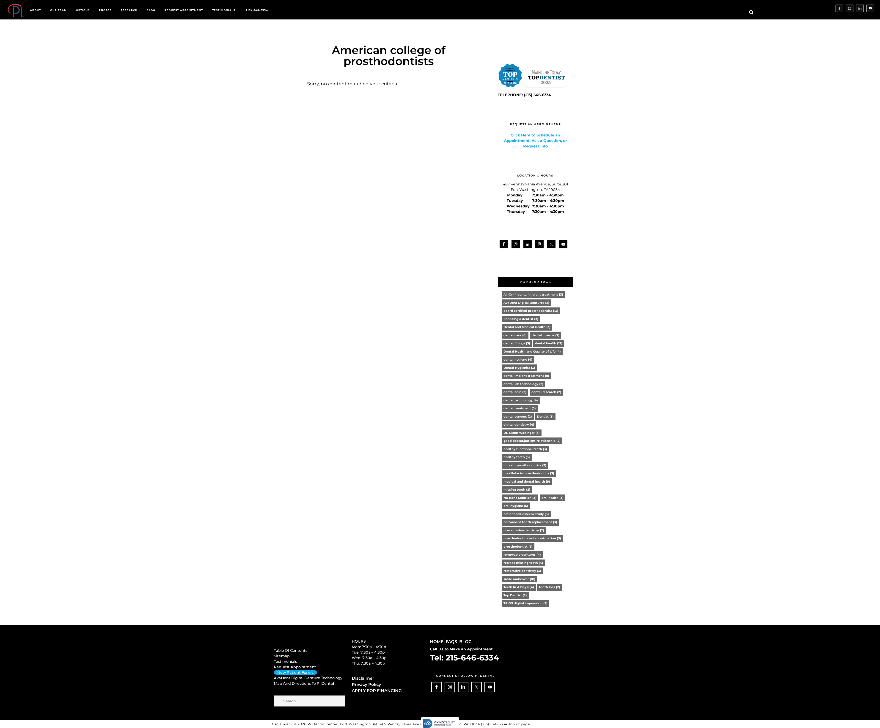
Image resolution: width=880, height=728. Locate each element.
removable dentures (522, 554)
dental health (548, 343)
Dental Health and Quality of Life (532, 351)
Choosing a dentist (520, 319)
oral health (553, 498)
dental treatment (519, 408)
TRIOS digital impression (525, 603)
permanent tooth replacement (530, 522)
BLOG (465, 641)
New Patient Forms (295, 672)
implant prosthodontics (524, 465)
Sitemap (282, 656)
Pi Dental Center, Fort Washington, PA (343, 724)
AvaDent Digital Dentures (526, 302)
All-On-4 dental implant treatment (533, 294)
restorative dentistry (522, 571)
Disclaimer (363, 678)
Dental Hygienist (519, 367)
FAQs (451, 641)
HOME (436, 641)
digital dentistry (518, 424)
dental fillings (516, 343)
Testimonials (285, 661)
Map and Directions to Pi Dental (304, 683)
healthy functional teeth (525, 449)
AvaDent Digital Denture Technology (308, 678)
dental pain (514, 392)
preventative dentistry (523, 530)
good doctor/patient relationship (532, 441)
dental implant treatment (526, 376)
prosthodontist (518, 546)
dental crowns (545, 335)
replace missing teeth (523, 563)
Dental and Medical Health (526, 327)
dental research (546, 392)
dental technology (520, 400)
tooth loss (549, 587)
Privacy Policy (366, 684)
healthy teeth (516, 457)
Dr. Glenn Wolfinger (521, 433)
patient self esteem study (526, 514)
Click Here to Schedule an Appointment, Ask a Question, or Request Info (535, 140)
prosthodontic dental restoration (532, 538)
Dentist (545, 416)
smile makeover (519, 579)
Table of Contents (290, 650)
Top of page (519, 724)
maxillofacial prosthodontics (528, 473)
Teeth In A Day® (518, 587)
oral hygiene (515, 506)
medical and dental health (526, 481)
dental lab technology (523, 384)
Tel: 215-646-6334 (464, 658)
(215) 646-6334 (495, 724)
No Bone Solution (519, 498)
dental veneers (517, 416)
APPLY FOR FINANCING (377, 690)
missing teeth (516, 489)
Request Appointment (295, 667)
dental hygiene (517, 359)
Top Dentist (515, 595)
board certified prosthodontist (530, 310)
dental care (515, 335)
